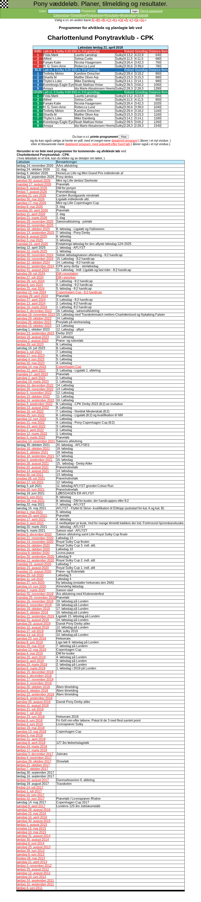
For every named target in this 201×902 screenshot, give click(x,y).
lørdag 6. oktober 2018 (32, 690)
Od (121, 20)
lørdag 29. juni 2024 (31, 281)
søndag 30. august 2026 (33, 180)
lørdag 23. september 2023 (35, 333)
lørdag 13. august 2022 (33, 407)
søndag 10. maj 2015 (31, 832)
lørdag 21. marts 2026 (32, 217)
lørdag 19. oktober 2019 (33, 608)
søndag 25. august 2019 (33, 623)
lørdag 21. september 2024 (35, 266)
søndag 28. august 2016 (33, 809)
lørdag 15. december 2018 (35, 672)
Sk (137, 20)
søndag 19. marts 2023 (33, 381)
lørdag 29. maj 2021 (31, 500)
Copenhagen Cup (68, 366)
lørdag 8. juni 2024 (30, 284)
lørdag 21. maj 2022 (31, 422)
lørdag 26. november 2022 (35, 389)
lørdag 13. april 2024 (31, 303)
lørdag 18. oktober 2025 (33, 229)
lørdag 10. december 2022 (35, 385)
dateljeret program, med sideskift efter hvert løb (97, 144)
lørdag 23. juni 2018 (31, 716)
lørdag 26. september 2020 (35, 556)
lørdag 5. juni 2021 (30, 497)
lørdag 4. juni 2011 (30, 888)
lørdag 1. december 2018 (34, 675)
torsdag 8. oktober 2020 (33, 553)
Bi (103, 20)
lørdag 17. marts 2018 (32, 750)
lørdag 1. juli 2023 (29, 352)
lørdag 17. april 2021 (31, 519)
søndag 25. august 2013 (33, 847)
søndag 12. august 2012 (33, 873)
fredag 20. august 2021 (33, 467)
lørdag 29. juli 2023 (30, 344)
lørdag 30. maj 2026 (31, 199)
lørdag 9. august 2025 (32, 236)
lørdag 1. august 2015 (32, 824)
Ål (93, 20)
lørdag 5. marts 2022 (31, 437)
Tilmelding (77, 15)
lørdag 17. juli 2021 (30, 482)
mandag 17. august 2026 (34, 184)
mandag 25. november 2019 (36, 597)
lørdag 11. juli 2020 (30, 579)
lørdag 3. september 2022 (34, 404)
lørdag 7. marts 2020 (31, 590)
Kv (115, 20)
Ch (109, 20)
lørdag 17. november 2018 (35, 679)
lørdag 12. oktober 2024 (33, 262)
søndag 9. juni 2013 (30, 854)
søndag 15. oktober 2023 (34, 325)
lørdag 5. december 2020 (34, 534)
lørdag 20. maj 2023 (31, 363)
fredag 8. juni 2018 (30, 720)
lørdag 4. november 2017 (34, 757)
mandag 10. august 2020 (34, 571)
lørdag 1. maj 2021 (30, 512)
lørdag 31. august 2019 (33, 620)
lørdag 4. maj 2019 (30, 653)
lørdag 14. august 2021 (33, 471)
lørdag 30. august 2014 (33, 839)
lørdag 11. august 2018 (33, 705)
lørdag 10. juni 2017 (31, 798)
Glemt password (151, 11)
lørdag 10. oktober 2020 (33, 549)
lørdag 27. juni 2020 (31, 582)
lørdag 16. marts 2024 (32, 307)
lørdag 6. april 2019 (30, 661)
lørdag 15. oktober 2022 (33, 396)
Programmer (94, 15)
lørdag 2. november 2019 (34, 605)
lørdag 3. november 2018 (34, 683)
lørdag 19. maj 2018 (31, 728)
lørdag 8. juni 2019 (30, 642)
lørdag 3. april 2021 (30, 523)
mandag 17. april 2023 (32, 374)
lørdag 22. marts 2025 (32, 251)
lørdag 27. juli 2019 (30, 631)
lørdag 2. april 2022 (30, 430)
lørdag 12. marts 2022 (32, 433)
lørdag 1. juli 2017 (29, 791)
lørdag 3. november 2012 (34, 865)
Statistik (142, 15)
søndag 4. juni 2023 (30, 359)
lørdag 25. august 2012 (33, 869)
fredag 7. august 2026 (32, 191)
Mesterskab (128, 15)
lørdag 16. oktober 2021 (33, 448)
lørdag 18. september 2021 (35, 456)
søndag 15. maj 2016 (31, 813)
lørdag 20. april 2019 (31, 657)
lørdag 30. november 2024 (35, 255)
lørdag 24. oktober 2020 (33, 545)
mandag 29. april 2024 (32, 296)
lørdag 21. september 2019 (35, 616)
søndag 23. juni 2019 (31, 638)
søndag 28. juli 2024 (31, 273)
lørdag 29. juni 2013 (31, 850)
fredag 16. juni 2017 (30, 795)
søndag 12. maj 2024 (31, 292)
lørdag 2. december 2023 (34, 311)
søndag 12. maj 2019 (31, 649)
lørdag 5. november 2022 (34, 392)
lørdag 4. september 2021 (34, 459)
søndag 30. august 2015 (33, 821)
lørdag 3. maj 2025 (30, 240)
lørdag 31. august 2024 (33, 270)
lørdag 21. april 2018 (31, 739)
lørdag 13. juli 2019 (30, 634)
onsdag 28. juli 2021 (31, 478)
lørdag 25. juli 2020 (30, 575)
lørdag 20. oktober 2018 (33, 687)
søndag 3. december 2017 (35, 754)
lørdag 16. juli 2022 (30, 411)
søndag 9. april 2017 (31, 806)
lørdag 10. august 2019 (33, 627)
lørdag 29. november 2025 (35, 221)
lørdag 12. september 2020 (35, 560)
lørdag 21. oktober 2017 (33, 765)
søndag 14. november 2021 (36, 441)
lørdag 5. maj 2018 (30, 735)
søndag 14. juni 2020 (31, 586)
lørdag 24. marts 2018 (32, 746)
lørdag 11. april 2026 (31, 214)
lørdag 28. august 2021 (33, 463)
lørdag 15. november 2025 (35, 225)
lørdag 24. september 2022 (35, 400)
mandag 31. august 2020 (34, 564)
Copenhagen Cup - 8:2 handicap (79, 292)
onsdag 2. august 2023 (32, 340)
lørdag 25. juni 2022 (31, 415)
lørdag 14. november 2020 (35, 541)
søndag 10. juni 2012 (31, 876)
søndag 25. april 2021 (32, 515)
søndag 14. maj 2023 (31, 366)
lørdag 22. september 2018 (35, 694)
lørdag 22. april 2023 (31, 370)
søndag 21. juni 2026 (31, 195)
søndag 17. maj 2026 (31, 203)
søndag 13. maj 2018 (31, 731)
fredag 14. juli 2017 (30, 787)
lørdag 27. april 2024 (31, 299)
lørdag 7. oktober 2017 (32, 769)
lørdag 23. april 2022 (31, 426)
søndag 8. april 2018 (31, 742)
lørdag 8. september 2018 (34, 698)
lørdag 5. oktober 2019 (32, 612)
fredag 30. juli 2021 (30, 474)
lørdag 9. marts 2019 (31, 668)
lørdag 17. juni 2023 (31, 355)
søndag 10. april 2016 (32, 817)
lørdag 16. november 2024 (35, 258)
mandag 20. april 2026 (32, 210)
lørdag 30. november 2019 (35, 594)
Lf (131, 20)
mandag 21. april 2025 (32, 244)
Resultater (112, 15)
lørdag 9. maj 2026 (30, 206)
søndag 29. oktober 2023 (34, 318)
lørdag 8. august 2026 (32, 188)
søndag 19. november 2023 (36, 314)
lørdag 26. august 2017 (33, 780)
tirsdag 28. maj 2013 (31, 858)
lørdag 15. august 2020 (33, 567)
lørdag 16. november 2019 (35, 601)
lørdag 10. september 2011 (35, 884)
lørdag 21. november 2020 (35, 538)
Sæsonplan (61, 15)
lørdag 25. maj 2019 (31, 646)
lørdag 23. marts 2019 (32, 664)
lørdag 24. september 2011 (35, 880)
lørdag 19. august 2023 (33, 337)
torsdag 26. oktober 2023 (34, 322)
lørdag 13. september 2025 (35, 232)
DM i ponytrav (66, 277)
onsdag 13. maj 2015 (31, 828)
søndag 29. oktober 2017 (34, 761)
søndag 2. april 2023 (31, 378)
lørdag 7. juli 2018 (29, 713)
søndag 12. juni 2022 (31, 419)
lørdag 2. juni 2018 (30, 724)
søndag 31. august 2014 (33, 836)
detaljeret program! (124, 140)
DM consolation (67, 273)
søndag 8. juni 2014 (30, 843)
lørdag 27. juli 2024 (30, 277)
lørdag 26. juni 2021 (31, 489)
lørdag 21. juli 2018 (30, 709)
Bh (98, 20)
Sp (142, 20)
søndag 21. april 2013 (32, 862)
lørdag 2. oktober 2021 (32, 452)
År (126, 20)
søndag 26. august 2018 (33, 701)
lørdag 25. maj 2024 (31, 288)
